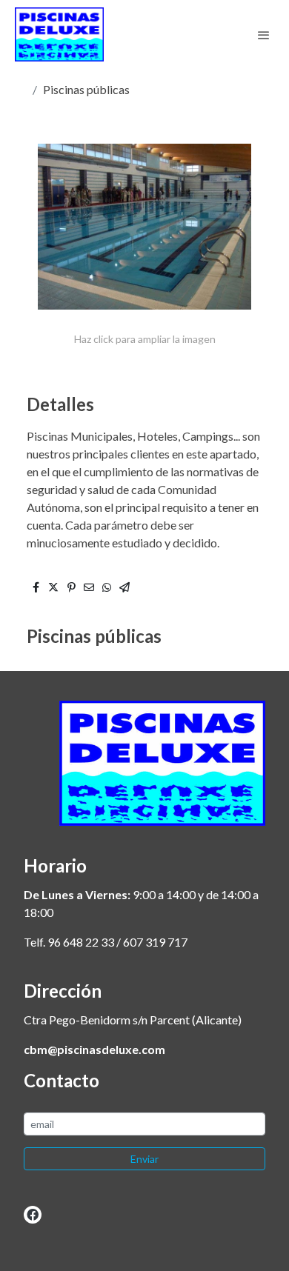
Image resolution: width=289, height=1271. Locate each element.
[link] (59, 34)
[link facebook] (32, 1214)
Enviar (144, 1158)
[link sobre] (144, 772)
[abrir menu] (263, 34)
